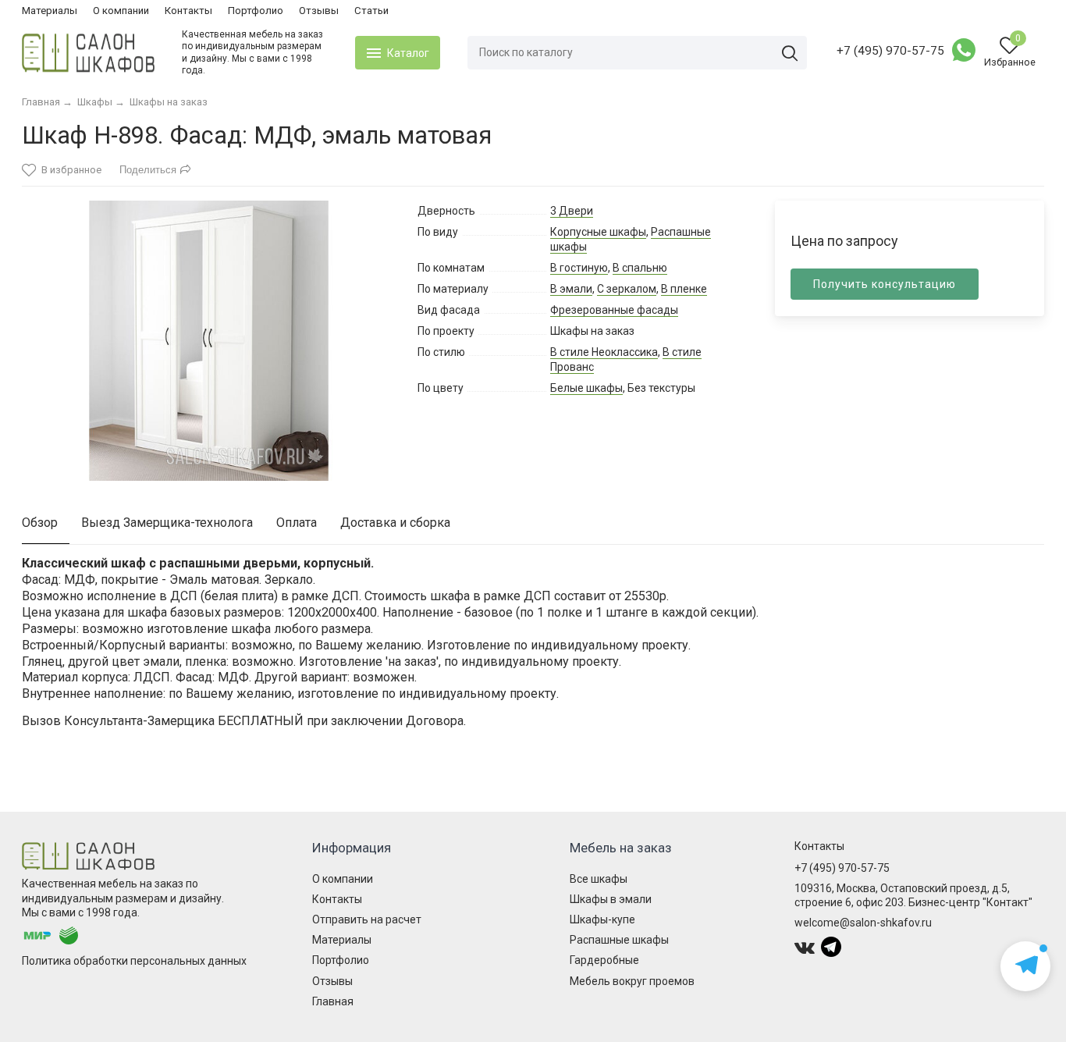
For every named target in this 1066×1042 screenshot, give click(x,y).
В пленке (684, 289)
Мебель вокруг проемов (632, 981)
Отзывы (319, 10)
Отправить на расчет (366, 919)
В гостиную (579, 267)
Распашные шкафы (619, 940)
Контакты (188, 10)
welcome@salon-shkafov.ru (863, 922)
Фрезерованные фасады (614, 310)
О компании (121, 10)
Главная (333, 1001)
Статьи (371, 10)
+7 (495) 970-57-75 (890, 51)
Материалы (49, 10)
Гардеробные (604, 960)
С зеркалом (626, 289)
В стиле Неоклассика (604, 352)
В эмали (571, 289)
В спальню (640, 267)
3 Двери (571, 210)
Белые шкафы (586, 388)
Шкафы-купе (602, 919)
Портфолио (255, 10)
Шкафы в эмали (611, 899)
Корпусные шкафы (598, 232)
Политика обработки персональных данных (134, 961)
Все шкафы (598, 879)
